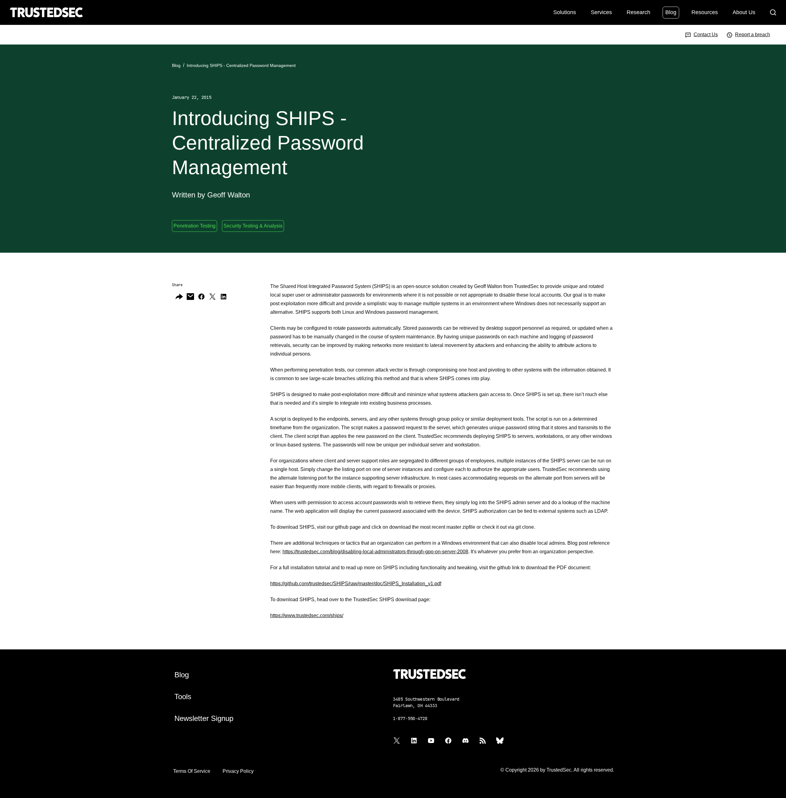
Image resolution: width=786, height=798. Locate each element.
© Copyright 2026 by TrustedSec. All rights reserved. (557, 770)
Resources (704, 12)
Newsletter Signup (203, 718)
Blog (670, 12)
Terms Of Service (191, 771)
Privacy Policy (238, 771)
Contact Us (706, 34)
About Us (744, 12)
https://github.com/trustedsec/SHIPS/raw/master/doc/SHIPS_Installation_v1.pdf (355, 583)
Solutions (564, 12)
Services (601, 12)
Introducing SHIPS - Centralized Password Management (241, 65)
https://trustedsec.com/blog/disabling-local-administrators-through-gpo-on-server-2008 (375, 551)
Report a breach (752, 34)
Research (638, 12)
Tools (182, 696)
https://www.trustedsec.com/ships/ (306, 615)
